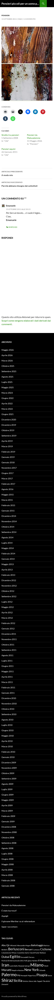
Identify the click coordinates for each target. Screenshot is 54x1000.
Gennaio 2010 (8, 757)
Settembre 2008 (9, 843)
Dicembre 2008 (9, 827)
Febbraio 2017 (8, 484)
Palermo (9, 974)
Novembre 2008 (9, 832)
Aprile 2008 (7, 869)
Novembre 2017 (9, 468)
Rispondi (13, 227)
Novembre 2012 (9, 585)
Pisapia (41, 975)
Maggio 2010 (8, 735)
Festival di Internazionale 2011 (13, 961)
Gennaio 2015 (8, 510)
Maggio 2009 (8, 800)
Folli (25, 961)
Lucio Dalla (14, 966)
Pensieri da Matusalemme (14, 905)
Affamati (13, 945)
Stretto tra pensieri (10, 135)
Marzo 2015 (7, 500)
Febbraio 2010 (8, 752)
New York (31, 970)
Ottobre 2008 (8, 837)
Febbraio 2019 (8, 451)
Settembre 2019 (9, 435)
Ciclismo (45, 949)
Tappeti (39, 981)
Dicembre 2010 (9, 698)
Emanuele (11, 205)
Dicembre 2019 (9, 425)
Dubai (5, 956)
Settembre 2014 (9, 532)
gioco (30, 961)
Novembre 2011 (9, 639)
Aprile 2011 (7, 676)
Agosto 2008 (7, 848)
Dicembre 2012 (9, 580)
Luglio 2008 (7, 853)
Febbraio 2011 (8, 687)
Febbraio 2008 (8, 880)
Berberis (5, 950)
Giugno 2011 (8, 666)
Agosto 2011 (7, 655)
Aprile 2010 (7, 741)
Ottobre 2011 (8, 644)
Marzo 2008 (7, 875)
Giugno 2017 (8, 473)
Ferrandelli (24, 957)
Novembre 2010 (9, 703)
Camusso (36, 950)
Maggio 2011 (8, 671)
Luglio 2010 (7, 725)
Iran (5, 964)
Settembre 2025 (9, 371)
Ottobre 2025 (8, 366)
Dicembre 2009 (9, 762)
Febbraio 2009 (8, 816)
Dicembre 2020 (9, 419)
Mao (20, 19)
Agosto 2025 (7, 376)
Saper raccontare (9, 926)
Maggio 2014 (8, 548)
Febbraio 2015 (8, 505)
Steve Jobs (33, 981)
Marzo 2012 (7, 618)
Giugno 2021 (8, 414)
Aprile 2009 (7, 805)
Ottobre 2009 (8, 773)
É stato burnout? (9, 910)
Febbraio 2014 (8, 553)
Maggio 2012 (8, 607)
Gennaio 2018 (8, 462)
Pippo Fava (32, 975)
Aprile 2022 (7, 403)
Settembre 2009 (9, 778)
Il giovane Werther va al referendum (18, 921)
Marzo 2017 (7, 478)
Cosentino (20, 953)
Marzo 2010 (7, 746)
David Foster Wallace (38, 953)
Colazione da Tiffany (9, 953)
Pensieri (6, 15)
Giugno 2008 (8, 859)
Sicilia (18, 980)
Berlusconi (16, 949)
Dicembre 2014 (9, 516)
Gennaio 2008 (8, 885)
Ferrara (31, 957)
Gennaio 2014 (8, 559)
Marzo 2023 (7, 392)
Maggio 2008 (8, 864)
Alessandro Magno (24, 945)
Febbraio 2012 (8, 623)
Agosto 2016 (7, 489)
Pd (18, 975)
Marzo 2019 (7, 446)
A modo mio (12, 173)
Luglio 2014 (7, 543)
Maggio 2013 (8, 564)
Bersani (29, 949)
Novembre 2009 (9, 768)
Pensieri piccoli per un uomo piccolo (21, 3)
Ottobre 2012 (8, 591)
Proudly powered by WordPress (14, 996)
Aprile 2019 (7, 441)
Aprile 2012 (7, 612)
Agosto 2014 (7, 537)
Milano (37, 964)
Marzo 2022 (7, 409)
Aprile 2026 (7, 355)
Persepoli (24, 975)
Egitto (15, 956)
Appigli (5, 916)
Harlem (35, 961)
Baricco (47, 945)
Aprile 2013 (7, 569)
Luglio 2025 (7, 382)
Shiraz (7, 980)
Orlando (42, 970)
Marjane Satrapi (24, 966)
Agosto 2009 (7, 784)
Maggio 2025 (8, 387)
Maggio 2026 (8, 350)
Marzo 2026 (7, 360)
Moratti (6, 970)
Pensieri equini (8, 149)
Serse (50, 975)
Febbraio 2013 (8, 575)
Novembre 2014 (9, 521)
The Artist (46, 981)
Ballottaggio (37, 945)
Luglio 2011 (7, 660)
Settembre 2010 (9, 714)
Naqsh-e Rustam (18, 970)
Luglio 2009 (7, 789)
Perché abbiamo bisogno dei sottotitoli (20, 184)
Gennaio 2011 (8, 693)
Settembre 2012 (9, 596)
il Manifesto (44, 960)
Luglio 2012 (7, 601)
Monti (46, 966)
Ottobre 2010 (8, 709)
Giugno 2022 (8, 398)
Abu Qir (6, 945)
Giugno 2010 (8, 730)
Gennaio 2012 (8, 628)
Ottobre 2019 (8, 430)
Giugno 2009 (8, 794)
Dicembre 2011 (9, 634)
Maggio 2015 (8, 494)
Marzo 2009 (7, 810)
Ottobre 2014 (8, 526)
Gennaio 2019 (8, 457)
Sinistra (25, 981)
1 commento (29, 19)
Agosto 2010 (7, 719)
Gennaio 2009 (8, 821)
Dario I (27, 953)
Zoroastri (5, 984)
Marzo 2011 (7, 682)
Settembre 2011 (9, 650)
